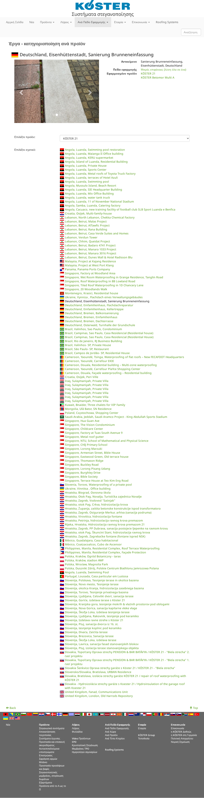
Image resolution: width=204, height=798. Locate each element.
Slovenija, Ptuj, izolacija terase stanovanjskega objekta (102, 648)
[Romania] (161, 714)
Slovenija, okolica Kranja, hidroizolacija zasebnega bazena (104, 588)
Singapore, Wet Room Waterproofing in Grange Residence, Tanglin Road (114, 277)
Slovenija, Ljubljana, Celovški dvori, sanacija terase (99, 596)
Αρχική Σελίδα (14, 22)
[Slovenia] (179, 714)
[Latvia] (108, 714)
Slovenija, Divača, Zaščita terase (86, 632)
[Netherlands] (131, 714)
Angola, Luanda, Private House (86, 165)
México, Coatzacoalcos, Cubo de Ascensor (93, 544)
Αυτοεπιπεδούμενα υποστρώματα (49, 750)
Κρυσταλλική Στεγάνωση (85, 745)
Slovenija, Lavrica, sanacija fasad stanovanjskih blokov (101, 644)
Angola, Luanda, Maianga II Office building (94, 153)
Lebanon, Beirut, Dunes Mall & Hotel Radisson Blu (98, 257)
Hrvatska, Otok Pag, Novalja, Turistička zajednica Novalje (103, 496)
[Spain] (191, 714)
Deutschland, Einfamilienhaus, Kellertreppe (94, 309)
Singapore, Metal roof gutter (84, 437)
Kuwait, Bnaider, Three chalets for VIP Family (95, 405)
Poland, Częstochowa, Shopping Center (91, 413)
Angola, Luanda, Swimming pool (87, 181)
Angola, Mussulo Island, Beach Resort (90, 185)
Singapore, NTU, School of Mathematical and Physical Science (106, 441)
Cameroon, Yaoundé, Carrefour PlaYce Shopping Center (102, 369)
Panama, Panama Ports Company (87, 269)
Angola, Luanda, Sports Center (85, 169)
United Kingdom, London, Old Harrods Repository (99, 696)
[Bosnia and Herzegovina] (12, 714)
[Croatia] (42, 714)
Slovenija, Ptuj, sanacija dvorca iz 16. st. (91, 624)
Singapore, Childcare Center (84, 429)
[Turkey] (197, 714)
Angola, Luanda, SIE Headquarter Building (93, 189)
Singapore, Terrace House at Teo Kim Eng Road (96, 480)
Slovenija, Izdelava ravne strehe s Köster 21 (94, 620)
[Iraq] (78, 714)
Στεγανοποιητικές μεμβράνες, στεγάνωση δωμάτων (51, 776)
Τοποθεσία (143, 738)
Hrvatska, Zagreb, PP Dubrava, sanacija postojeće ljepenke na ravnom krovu (116, 528)
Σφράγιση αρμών (48, 758)
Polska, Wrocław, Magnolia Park (86, 564)
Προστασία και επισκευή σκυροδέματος (52, 743)
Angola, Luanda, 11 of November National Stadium (99, 201)
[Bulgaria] (24, 714)
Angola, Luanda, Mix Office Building (89, 193)
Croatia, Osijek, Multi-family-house (88, 213)
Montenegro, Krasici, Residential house (91, 293)
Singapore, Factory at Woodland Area (90, 273)
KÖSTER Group (146, 735)
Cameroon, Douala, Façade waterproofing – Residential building (108, 373)
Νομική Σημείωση (180, 741)
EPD (74, 741)
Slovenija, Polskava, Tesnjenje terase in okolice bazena (102, 580)
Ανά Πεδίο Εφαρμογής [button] (92, 22)
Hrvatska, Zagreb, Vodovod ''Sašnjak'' (90, 500)
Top (195, 708)
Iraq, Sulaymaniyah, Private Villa (86, 381)
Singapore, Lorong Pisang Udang (87, 468)
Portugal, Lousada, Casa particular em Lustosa (96, 576)
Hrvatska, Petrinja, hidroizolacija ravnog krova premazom (104, 520)
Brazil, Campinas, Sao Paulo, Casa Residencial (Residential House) (109, 337)
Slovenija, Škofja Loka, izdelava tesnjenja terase (97, 612)
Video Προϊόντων (81, 738)
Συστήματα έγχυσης (49, 738)
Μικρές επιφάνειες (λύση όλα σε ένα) (163, 69)
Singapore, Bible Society (81, 476)
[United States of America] (18, 718)
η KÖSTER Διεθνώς (181, 731)
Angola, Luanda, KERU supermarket (89, 157)
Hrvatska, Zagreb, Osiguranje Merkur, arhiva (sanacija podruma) (108, 512)
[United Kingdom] (12, 718)
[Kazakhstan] (96, 714)
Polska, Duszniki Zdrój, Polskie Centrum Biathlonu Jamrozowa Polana (112, 568)
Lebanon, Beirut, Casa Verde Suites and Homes (96, 233)
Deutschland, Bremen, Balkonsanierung (92, 313)
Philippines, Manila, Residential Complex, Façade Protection (105, 552)
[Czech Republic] (48, 714)
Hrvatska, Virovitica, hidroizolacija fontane (93, 516)
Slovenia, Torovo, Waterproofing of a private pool (98, 484)
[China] (30, 714)
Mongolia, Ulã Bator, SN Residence (88, 409)
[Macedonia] (120, 714)
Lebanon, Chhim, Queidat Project (87, 241)
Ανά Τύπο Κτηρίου (115, 738)
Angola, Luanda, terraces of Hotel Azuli (91, 177)
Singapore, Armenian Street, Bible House (92, 453)
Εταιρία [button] (119, 22)
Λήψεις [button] (65, 22)
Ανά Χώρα (110, 731)
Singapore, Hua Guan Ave (82, 421)
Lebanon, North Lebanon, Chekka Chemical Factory (99, 217)
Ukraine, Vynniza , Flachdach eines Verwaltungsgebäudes (104, 297)
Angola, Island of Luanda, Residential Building (96, 161)
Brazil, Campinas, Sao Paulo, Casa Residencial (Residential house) (109, 333)
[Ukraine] (6, 718)
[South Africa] (185, 714)
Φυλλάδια (77, 731)
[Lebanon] (114, 714)
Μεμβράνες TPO (80, 748)
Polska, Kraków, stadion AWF (84, 560)
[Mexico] (125, 714)
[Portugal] (155, 714)
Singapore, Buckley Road (82, 464)
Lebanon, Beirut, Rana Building (86, 229)
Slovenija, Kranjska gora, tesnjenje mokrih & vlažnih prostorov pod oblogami (117, 604)
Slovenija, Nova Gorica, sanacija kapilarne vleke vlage (101, 608)
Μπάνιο (43, 762)
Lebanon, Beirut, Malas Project (86, 221)
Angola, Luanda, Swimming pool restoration (95, 150)
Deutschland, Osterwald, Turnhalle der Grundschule (100, 325)
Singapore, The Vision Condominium (90, 425)
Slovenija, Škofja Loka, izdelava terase (90, 640)
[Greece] (72, 714)
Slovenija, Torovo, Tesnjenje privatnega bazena (96, 592)
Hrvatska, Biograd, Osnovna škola (88, 492)
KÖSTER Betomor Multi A (157, 77)
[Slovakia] (173, 714)
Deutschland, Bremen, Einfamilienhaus (91, 317)
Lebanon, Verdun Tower (81, 237)
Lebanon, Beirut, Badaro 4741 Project (90, 245)
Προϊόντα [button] (46, 22)
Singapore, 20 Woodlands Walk (86, 289)
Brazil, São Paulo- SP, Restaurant (87, 349)
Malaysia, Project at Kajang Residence (90, 261)
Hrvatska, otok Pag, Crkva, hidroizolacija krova (96, 504)
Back (12, 708)
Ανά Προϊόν (111, 735)
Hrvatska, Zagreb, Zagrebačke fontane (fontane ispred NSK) (105, 536)
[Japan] (90, 714)
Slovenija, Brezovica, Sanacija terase (89, 636)
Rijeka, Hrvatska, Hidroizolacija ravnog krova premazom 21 (105, 524)
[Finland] (60, 714)
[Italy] (84, 714)
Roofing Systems (167, 22)
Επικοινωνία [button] (140, 22)
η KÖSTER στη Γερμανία (184, 735)
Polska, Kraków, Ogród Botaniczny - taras (93, 556)
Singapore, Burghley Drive (82, 472)
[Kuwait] (102, 714)
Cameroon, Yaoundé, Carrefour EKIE (89, 361)
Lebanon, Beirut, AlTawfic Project (87, 225)
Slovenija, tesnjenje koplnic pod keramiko (93, 628)
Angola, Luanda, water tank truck (87, 197)
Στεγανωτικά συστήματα (51, 728)
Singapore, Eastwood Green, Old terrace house (96, 457)
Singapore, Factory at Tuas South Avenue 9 (94, 433)
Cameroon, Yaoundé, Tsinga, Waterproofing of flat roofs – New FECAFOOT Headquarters (124, 357)
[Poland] (149, 714)
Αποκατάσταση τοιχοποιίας (47, 733)
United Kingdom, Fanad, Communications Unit (96, 692)
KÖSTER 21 (148, 73)
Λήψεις (75, 728)
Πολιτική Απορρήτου (182, 738)
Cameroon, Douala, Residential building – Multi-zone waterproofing (111, 365)
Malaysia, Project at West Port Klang (89, 265)
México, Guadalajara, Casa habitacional (91, 540)
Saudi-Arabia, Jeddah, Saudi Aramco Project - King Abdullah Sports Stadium (116, 417)
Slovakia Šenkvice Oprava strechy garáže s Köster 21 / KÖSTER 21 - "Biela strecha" (120, 668)
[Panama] (143, 714)
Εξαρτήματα (45, 782)
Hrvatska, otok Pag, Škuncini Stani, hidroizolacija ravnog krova (107, 532)
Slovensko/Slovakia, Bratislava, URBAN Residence (98, 672)
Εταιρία (142, 728)
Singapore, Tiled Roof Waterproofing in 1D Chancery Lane (104, 285)
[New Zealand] (137, 714)
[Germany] (66, 714)
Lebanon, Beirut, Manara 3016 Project (90, 253)
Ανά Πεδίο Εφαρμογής (117, 728)
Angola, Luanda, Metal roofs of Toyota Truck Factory (100, 173)
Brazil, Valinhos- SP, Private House (88, 345)
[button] (20, 91)
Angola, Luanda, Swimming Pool (87, 572)
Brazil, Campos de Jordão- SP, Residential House (97, 353)
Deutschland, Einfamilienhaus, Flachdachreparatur (99, 305)
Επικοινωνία (177, 728)
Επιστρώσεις (46, 755)
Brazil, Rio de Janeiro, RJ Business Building (93, 341)
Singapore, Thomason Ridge (84, 460)
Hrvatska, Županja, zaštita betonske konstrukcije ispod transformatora (113, 508)
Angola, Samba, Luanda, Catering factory (92, 205)
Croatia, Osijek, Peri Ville (81, 377)
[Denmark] (54, 714)
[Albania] (6, 714)
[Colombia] (36, 714)
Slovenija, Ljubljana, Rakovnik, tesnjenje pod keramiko (102, 616)
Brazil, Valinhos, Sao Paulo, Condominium (93, 329)
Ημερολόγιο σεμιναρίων (84, 752)
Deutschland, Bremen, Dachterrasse (89, 321)
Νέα (31, 22)
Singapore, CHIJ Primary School (86, 445)
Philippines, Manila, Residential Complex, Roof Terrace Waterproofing (112, 548)
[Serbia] (167, 714)
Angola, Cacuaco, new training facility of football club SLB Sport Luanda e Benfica (120, 209)
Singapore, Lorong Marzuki (83, 449)
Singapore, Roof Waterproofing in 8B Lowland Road (100, 281)
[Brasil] (18, 714)
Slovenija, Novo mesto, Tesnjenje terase (92, 584)
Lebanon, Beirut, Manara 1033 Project (90, 249)
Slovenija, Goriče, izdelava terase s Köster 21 (95, 600)
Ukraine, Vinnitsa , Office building (88, 488)
